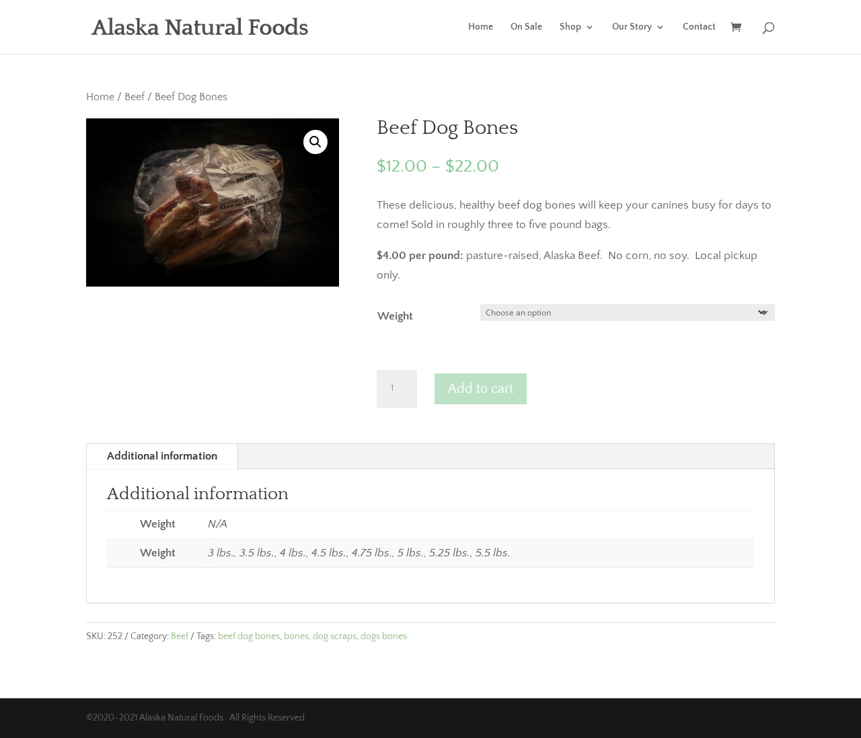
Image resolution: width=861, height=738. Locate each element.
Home (480, 27)
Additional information (162, 456)
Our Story (632, 27)
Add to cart (480, 388)
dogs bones (384, 636)
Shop (570, 27)
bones (296, 636)
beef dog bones (249, 636)
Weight (395, 316)
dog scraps (335, 636)
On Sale (526, 27)
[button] (315, 142)
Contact (699, 27)
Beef (134, 97)
